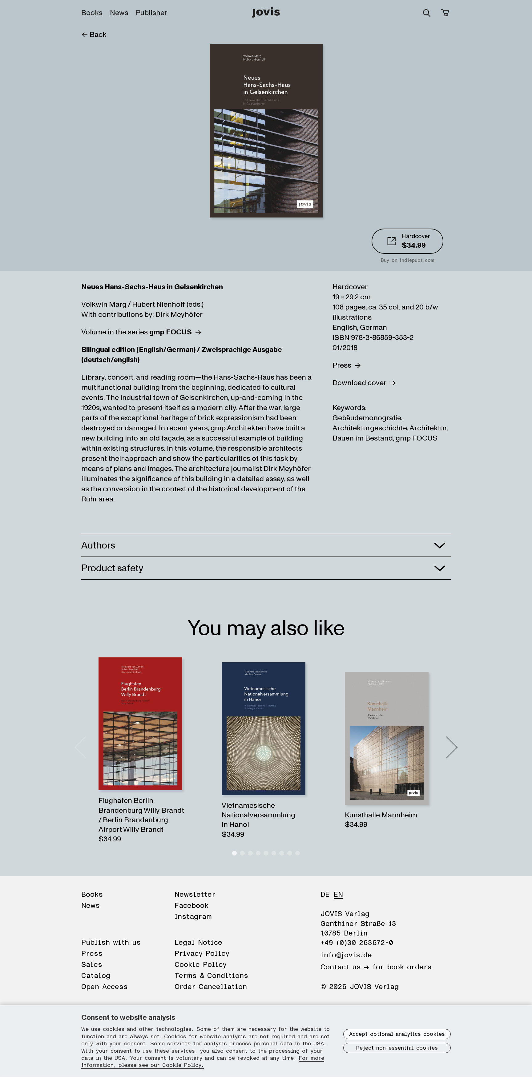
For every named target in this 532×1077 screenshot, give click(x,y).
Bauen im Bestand (362, 438)
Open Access (104, 987)
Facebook (191, 905)
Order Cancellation (211, 987)
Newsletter (195, 894)
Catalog (95, 975)
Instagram (193, 916)
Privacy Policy (202, 953)
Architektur (427, 428)
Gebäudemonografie (366, 418)
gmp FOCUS (416, 438)
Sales (91, 964)
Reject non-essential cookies (397, 1048)
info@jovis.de (346, 955)
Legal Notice (198, 942)
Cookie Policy (201, 964)
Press (343, 365)
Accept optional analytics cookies (397, 1034)
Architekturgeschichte (369, 428)
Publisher (151, 13)
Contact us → (344, 967)
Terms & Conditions (211, 975)
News (119, 13)
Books (92, 13)
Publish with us (111, 942)
